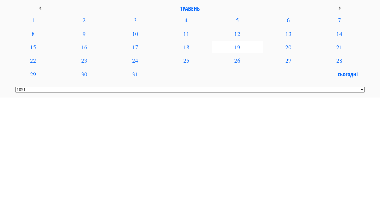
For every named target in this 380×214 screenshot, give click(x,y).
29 (33, 74)
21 (339, 47)
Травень (190, 9)
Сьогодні (348, 74)
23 (84, 60)
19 (237, 47)
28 (339, 60)
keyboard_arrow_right (339, 8)
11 (186, 34)
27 (288, 60)
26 (237, 60)
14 (339, 34)
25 (186, 60)
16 (84, 47)
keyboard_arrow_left (40, 8)
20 (288, 47)
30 (84, 74)
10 (135, 34)
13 (288, 34)
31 (135, 74)
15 (33, 47)
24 (135, 60)
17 (135, 47)
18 (186, 47)
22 (33, 60)
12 (237, 34)
